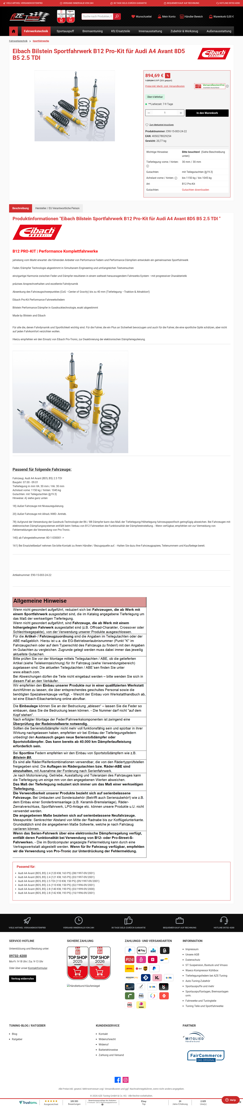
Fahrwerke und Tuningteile (200, 1000)
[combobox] (97, 16)
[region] (74, 105)
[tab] (20, 208)
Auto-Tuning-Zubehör (197, 981)
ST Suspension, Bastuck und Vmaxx (206, 965)
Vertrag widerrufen (22, 978)
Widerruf (104, 1044)
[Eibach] (213, 56)
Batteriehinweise (108, 1049)
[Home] (13, 31)
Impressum (192, 949)
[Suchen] (117, 16)
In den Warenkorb (207, 113)
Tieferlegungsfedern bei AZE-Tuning (206, 975)
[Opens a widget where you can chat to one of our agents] (231, 1100)
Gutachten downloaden (195, 189)
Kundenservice (108, 1025)
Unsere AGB (192, 954)
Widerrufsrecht (107, 1039)
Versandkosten (112, 1089)
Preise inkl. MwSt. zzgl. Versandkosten (165, 86)
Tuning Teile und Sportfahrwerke (204, 1006)
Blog (14, 1034)
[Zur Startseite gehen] (29, 16)
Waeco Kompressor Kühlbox (201, 970)
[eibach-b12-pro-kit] (74, 105)
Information (192, 941)
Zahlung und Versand (111, 1055)
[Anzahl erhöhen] (181, 112)
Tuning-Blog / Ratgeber (27, 1025)
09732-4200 (18, 956)
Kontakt (103, 1034)
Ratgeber (17, 1039)
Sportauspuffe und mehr (199, 986)
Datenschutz (192, 959)
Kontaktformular (37, 968)
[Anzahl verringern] (148, 112)
